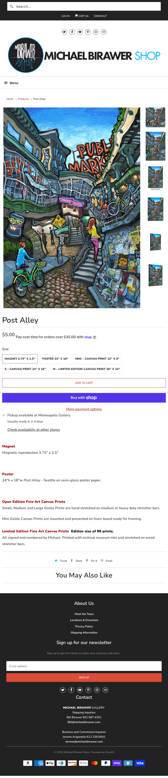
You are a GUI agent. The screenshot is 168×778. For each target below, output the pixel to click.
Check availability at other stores (33, 429)
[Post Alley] (71, 207)
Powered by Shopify (102, 752)
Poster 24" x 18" (55, 359)
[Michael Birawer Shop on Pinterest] (88, 32)
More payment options (84, 409)
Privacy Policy (84, 626)
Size (5, 349)
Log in (65, 16)
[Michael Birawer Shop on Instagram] (96, 32)
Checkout (100, 16)
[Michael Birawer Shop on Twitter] (64, 32)
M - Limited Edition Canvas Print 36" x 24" (86, 369)
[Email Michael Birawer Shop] (104, 32)
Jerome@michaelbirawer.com (84, 742)
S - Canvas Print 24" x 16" (25, 369)
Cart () (83, 16)
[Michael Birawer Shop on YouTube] (80, 32)
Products (24, 99)
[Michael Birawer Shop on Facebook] (72, 32)
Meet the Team (84, 614)
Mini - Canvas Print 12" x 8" (97, 359)
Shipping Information (84, 633)
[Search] (11, 6)
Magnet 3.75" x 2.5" (20, 359)
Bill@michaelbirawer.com (84, 722)
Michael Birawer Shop (76, 752)
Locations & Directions (84, 620)
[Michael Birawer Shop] (84, 55)
